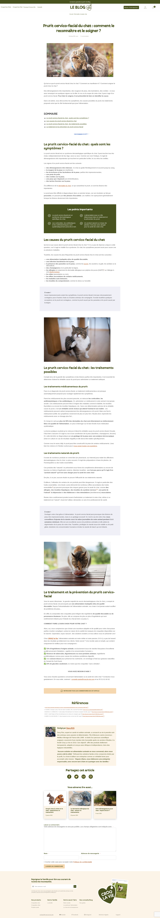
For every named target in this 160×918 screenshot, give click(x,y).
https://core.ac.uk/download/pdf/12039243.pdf (92, 709)
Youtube (63, 915)
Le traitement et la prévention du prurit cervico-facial (64, 127)
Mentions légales (103, 915)
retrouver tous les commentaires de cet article (81, 691)
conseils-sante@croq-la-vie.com (82, 679)
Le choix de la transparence (70, 907)
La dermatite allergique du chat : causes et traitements (80, 810)
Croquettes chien (35, 905)
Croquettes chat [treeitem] (18, 7)
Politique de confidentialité (82, 862)
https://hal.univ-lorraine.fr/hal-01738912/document (102, 711)
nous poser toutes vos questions (85, 446)
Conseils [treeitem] (39, 7)
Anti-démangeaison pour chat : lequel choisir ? (104, 809)
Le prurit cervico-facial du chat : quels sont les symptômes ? (67, 118)
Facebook (75, 915)
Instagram (88, 915)
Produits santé (35, 907)
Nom (46, 853)
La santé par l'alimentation (70, 905)
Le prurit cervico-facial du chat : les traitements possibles (66, 124)
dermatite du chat (64, 186)
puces (86, 264)
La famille (49, 903)
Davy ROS (70, 728)
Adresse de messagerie (91, 853)
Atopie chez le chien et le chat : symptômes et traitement (54, 810)
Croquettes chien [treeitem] (6, 7)
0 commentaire (84, 36)
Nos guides (82, 903)
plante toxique (54, 272)
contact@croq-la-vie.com (46, 915)
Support (118, 915)
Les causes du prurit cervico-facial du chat (61, 121)
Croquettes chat (35, 903)
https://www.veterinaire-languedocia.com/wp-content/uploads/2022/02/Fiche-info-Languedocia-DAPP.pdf (66, 707)
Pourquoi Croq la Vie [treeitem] (29, 7)
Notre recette (66, 903)
